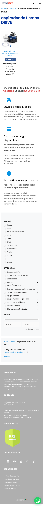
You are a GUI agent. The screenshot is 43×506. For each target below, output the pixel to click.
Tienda (12, 8)
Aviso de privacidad (11, 488)
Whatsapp (8, 90)
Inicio (4, 8)
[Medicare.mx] (7, 3)
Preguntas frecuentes (12, 485)
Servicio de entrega (11, 479)
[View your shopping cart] (33, 3)
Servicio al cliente (10, 482)
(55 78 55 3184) (32, 90)
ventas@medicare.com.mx (14, 402)
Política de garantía (11, 476)
